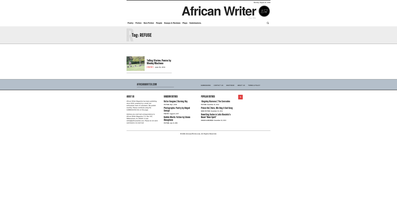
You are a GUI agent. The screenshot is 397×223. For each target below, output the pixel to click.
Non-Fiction (205, 111)
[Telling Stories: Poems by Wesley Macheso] (136, 63)
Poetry (150, 67)
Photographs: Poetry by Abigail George (177, 109)
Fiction (166, 104)
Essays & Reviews (207, 120)
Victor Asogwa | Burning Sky (175, 101)
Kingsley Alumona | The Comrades (215, 101)
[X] (240, 97)
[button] (267, 23)
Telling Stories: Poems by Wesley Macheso (159, 62)
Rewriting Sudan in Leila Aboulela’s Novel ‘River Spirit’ (216, 116)
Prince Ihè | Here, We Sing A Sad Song (217, 108)
